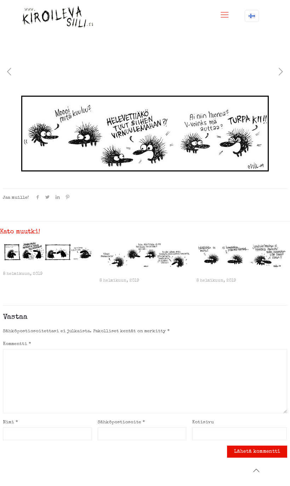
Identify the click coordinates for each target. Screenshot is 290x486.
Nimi (10, 422)
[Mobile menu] (225, 16)
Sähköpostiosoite (121, 422)
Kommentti (17, 344)
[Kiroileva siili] (57, 16)
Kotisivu (203, 422)
